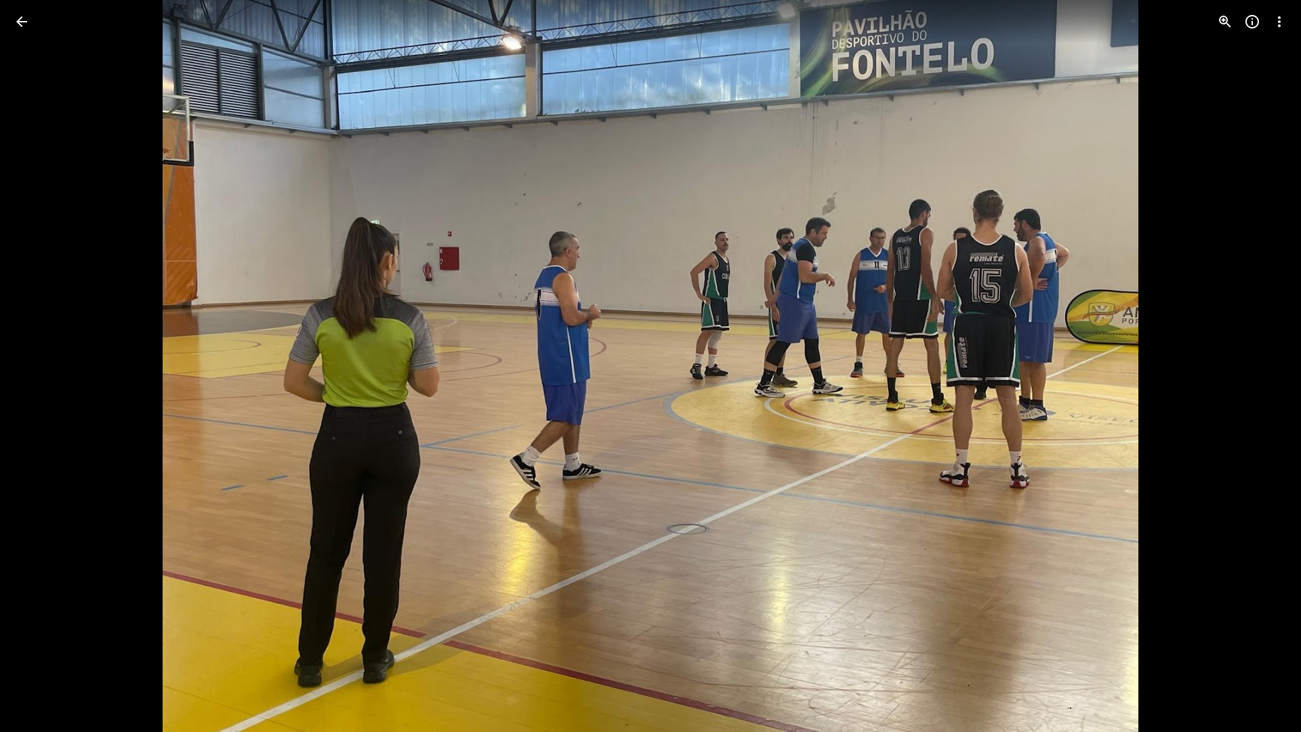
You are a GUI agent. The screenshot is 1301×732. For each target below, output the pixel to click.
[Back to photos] (21, 21)
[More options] (1279, 21)
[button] (38, 366)
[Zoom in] (1225, 21)
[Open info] (1252, 21)
